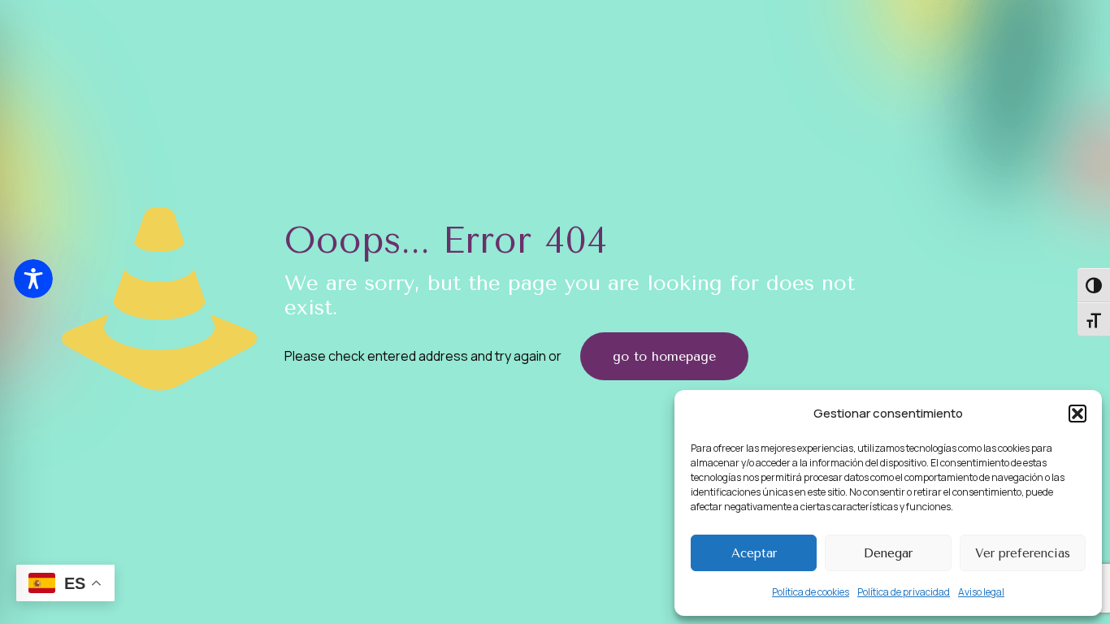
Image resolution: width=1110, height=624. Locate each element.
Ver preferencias (1022, 553)
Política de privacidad (903, 592)
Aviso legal (981, 592)
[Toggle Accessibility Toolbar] (33, 279)
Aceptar (754, 553)
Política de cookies (810, 592)
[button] (1077, 413)
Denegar (888, 553)
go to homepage (664, 356)
